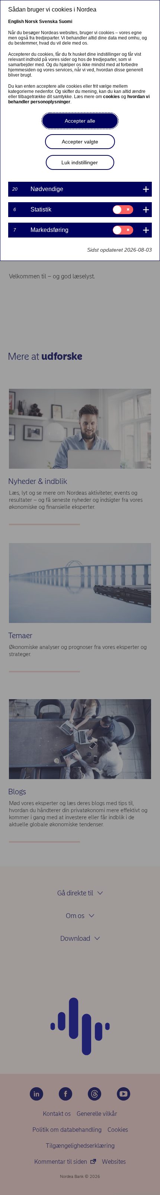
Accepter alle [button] (80, 121)
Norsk (31, 21)
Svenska (48, 21)
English (16, 21)
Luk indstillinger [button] (79, 162)
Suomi (65, 21)
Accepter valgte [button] (80, 142)
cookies (111, 96)
